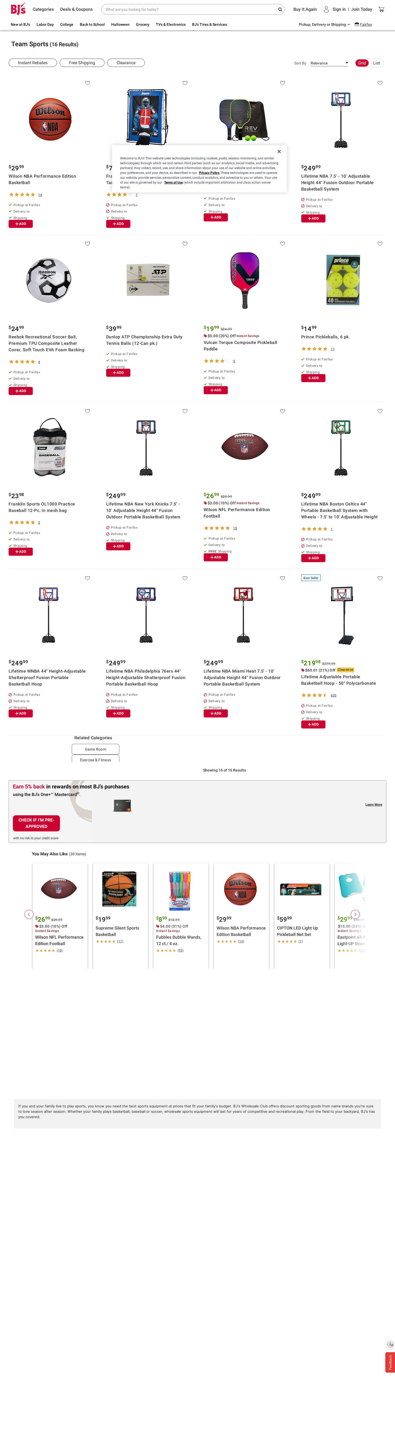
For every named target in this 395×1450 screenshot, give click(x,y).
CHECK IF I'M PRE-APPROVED (36, 823)
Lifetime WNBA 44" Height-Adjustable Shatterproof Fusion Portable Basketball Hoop (47, 678)
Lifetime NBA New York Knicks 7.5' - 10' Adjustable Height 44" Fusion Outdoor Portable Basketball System (143, 510)
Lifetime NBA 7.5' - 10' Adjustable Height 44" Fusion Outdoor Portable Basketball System (337, 183)
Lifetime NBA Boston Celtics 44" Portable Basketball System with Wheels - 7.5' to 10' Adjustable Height (339, 510)
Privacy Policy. (209, 173)
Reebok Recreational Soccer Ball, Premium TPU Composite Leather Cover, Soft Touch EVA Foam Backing (46, 343)
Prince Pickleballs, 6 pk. (325, 336)
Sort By (300, 63)
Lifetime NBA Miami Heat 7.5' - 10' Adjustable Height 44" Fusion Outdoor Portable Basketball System (242, 678)
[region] (199, 168)
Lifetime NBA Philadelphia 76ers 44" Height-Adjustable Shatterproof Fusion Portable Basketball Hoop (146, 678)
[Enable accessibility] (390, 1344)
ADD (22, 224)
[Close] (279, 151)
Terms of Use (173, 182)
